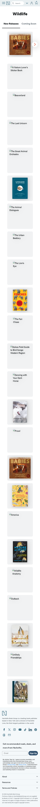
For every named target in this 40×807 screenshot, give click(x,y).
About (4, 776)
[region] (20, 44)
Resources (6, 782)
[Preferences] (27, 3)
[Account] (32, 3)
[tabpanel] (20, 44)
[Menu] (3, 3)
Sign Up (33, 753)
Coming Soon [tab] (29, 23)
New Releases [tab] (11, 23)
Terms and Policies (9, 788)
